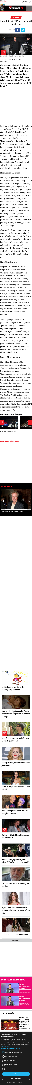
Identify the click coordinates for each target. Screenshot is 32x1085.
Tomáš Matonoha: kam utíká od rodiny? (12, 511)
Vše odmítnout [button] (16, 1078)
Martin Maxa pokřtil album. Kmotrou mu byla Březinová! (15, 812)
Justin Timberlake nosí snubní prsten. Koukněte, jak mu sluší (15, 739)
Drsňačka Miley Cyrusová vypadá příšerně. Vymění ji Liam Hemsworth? (15, 861)
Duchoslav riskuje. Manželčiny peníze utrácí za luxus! (15, 836)
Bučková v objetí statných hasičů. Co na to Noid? (16, 788)
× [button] (30, 1033)
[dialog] (16, 1058)
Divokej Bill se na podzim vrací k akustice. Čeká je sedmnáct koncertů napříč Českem (24, 1022)
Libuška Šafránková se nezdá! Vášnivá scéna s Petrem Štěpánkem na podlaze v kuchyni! (16, 714)
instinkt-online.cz (24, 1028)
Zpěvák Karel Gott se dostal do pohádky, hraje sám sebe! (13, 688)
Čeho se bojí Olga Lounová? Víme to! (15, 935)
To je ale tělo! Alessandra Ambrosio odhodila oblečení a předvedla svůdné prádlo (16, 910)
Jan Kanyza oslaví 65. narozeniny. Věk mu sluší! (15, 885)
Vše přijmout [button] (16, 1074)
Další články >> (16, 940)
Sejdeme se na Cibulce (24, 986)
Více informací (5, 1046)
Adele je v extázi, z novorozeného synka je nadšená (16, 764)
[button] (16, 1049)
